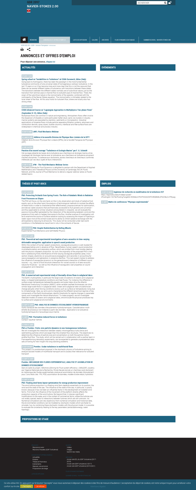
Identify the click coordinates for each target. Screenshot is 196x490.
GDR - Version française (39, 45)
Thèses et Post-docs (40, 462)
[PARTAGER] (29, 50)
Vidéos (69, 447)
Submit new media (73, 452)
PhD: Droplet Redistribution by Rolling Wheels (52, 228)
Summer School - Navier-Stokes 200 (78, 476)
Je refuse (40, 486)
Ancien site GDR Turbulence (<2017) (79, 464)
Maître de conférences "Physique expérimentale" (128, 201)
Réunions (35, 445)
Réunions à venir (38, 447)
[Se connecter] (171, 3)
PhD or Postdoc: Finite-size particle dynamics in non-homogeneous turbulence (54, 328)
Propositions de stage (40, 468)
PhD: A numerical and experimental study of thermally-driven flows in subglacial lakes (57, 275)
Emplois (35, 459)
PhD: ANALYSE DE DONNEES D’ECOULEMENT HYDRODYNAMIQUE (61, 304)
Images (69, 449)
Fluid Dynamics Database (75, 471)
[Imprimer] (23, 50)
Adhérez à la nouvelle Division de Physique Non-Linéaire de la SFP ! (62, 137)
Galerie (68, 445)
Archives (69, 457)
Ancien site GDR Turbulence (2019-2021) (81, 466)
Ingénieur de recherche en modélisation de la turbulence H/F (139, 192)
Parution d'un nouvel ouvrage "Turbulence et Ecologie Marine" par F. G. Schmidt (54, 150)
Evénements (37, 464)
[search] (152, 3)
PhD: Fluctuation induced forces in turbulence (48, 317)
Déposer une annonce (40, 466)
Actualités (36, 457)
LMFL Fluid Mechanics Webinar (46, 131)
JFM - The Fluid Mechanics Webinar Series (50, 164)
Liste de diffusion (38, 474)
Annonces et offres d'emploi (42, 455)
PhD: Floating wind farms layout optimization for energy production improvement (55, 382)
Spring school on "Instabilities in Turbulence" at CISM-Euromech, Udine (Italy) (54, 79)
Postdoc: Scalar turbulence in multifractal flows (53, 346)
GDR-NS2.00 (25, 45)
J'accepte (26, 486)
